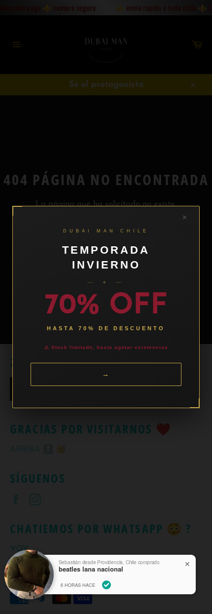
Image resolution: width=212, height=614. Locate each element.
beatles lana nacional (91, 569)
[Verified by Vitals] (106, 584)
